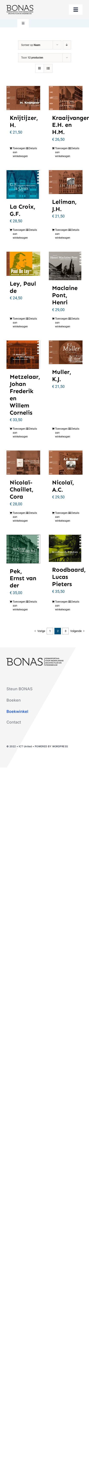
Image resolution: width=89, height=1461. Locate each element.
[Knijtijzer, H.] (23, 98)
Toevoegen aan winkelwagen (18, 152)
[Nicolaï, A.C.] (66, 463)
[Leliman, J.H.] (66, 182)
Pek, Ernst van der (23, 578)
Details (33, 148)
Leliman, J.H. (64, 205)
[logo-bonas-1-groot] (19, 7)
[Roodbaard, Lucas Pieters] (66, 548)
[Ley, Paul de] (23, 264)
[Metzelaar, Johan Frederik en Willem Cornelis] (23, 354)
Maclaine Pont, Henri (65, 295)
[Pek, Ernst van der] (23, 549)
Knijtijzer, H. (24, 121)
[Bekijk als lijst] (48, 68)
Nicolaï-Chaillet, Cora (21, 489)
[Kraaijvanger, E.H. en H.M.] (66, 98)
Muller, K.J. (61, 375)
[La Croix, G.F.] (23, 184)
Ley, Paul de (23, 287)
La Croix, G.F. (22, 210)
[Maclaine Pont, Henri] (66, 266)
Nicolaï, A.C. (63, 486)
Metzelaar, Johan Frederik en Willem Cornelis (25, 394)
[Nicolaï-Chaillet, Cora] (23, 463)
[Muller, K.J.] (66, 352)
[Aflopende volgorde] (67, 44)
